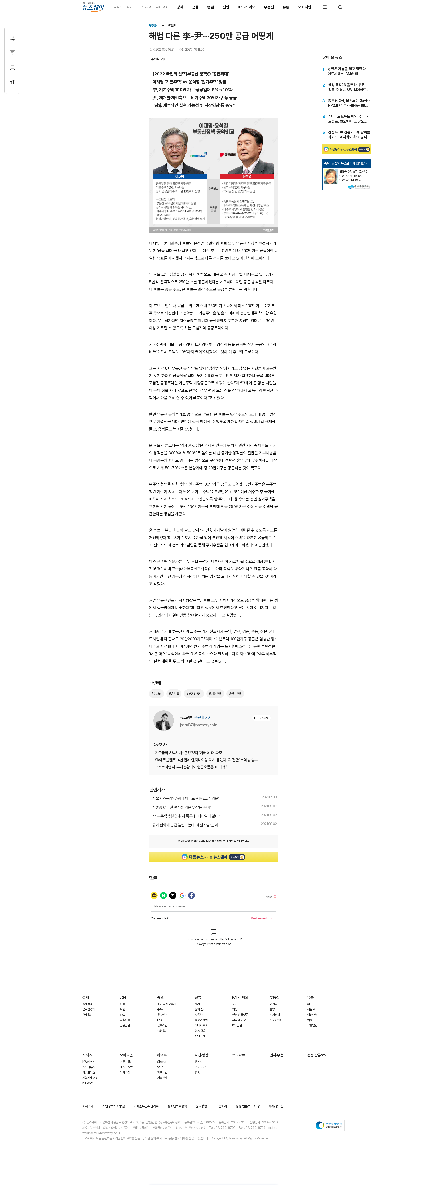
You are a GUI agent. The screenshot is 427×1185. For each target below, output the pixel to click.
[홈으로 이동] (93, 7)
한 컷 (198, 1072)
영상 (159, 1067)
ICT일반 (237, 1025)
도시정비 (275, 1014)
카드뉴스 (162, 1072)
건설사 (273, 1004)
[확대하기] (213, 122)
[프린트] (12, 67)
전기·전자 (200, 1009)
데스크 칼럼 (126, 1067)
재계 (197, 1004)
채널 (309, 1004)
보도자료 (238, 1055)
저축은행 (125, 1020)
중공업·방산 (201, 1020)
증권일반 (162, 1030)
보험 (122, 1009)
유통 (286, 7)
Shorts (161, 1062)
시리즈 (118, 7)
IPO (159, 1020)
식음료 (311, 1009)
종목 (159, 1009)
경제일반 (87, 1014)
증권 (210, 7)
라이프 (131, 7)
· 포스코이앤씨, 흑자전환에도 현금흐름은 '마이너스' (191, 767)
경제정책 (87, 1004)
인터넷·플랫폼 (240, 1014)
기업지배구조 (89, 1078)
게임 (234, 1009)
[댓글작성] (12, 53)
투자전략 (162, 1014)
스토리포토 (201, 1067)
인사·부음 (277, 1055)
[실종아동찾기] (331, 170)
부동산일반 (168, 26)
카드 (122, 1014)
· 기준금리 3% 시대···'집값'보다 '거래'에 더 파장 (187, 752)
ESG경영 (145, 7)
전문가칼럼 (126, 1062)
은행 (122, 1004)
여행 (309, 1020)
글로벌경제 (88, 1009)
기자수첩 (125, 1072)
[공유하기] (12, 38)
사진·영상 (162, 7)
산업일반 (200, 1036)
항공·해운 (200, 1030)
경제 (180, 7)
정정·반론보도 (317, 1055)
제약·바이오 (239, 1020)
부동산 (269, 7)
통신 (234, 1004)
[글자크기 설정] (12, 82)
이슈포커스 (88, 1072)
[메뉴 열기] (324, 7)
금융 (195, 7)
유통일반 (312, 1025)
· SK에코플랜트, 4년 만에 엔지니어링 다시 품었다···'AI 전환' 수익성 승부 (205, 760)
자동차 (198, 1014)
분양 (272, 1009)
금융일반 (125, 1025)
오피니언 (304, 7)
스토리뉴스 (88, 1067)
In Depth (87, 1083)
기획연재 (162, 1078)
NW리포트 (88, 1062)
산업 (226, 7)
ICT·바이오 (247, 7)
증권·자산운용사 (166, 1004)
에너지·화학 (201, 1025)
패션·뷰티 (312, 1014)
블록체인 (162, 1025)
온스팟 (198, 1062)
